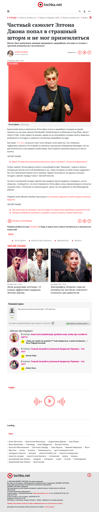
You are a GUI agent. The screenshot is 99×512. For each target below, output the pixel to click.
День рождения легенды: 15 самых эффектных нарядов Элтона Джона (24, 289)
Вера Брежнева (16, 444)
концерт (32, 453)
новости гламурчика (68, 453)
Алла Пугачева (15, 441)
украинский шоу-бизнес (19, 462)
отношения (54, 456)
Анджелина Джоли (57, 441)
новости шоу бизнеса (36, 456)
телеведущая (80, 459)
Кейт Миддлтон (45, 444)
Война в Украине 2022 (49, 18)
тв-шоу (67, 459)
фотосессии (38, 462)
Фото (87, 447)
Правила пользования (14, 503)
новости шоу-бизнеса (41, 241)
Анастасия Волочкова (35, 441)
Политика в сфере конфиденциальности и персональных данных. (42, 503)
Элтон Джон (20, 241)
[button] (84, 11)
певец (65, 456)
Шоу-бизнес (13, 64)
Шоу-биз (12, 450)
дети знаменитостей (63, 450)
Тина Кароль (57, 447)
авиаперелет (63, 241)
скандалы (48, 459)
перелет (78, 241)
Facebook (34, 227)
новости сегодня (16, 456)
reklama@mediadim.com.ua (41, 493)
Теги (10, 434)
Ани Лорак (74, 441)
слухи (58, 459)
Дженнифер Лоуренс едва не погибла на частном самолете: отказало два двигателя (69, 289)
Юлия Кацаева (21, 52)
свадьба (37, 459)
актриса (31, 450)
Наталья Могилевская (19, 447)
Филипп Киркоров (74, 447)
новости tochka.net (47, 453)
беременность (44, 450)
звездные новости (17, 453)
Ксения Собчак (62, 444)
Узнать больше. (49, 507)
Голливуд (30, 444)
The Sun (20, 143)
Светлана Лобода (40, 447)
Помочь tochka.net (28, 18)
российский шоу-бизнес (19, 459)
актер (22, 450)
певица (74, 456)
